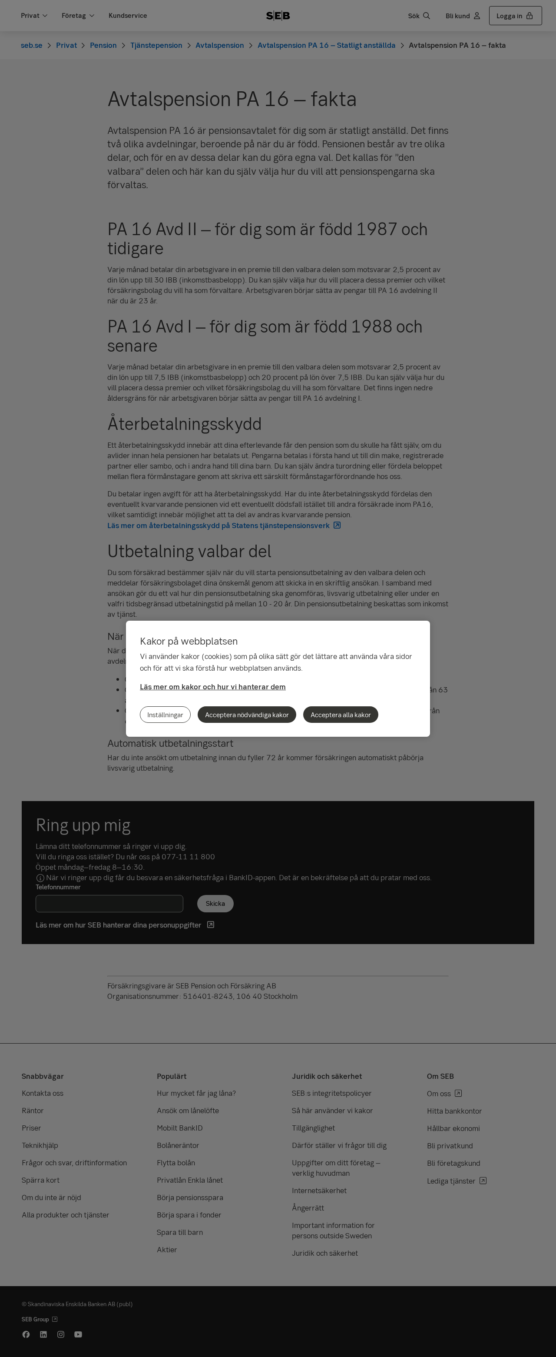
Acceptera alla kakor (341, 714)
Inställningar (165, 714)
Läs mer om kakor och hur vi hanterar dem (213, 687)
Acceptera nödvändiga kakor (247, 714)
